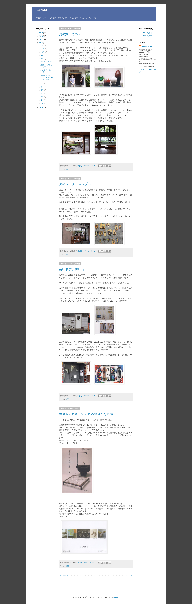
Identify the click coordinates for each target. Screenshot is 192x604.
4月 (42, 94)
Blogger (116, 597)
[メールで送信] (99, 165)
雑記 (67, 169)
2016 (41, 43)
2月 (42, 100)
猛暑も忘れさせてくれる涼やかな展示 (86, 414)
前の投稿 (129, 575)
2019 (41, 33)
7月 (42, 84)
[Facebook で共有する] (107, 165)
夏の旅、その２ (70, 34)
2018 (41, 36)
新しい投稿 (64, 575)
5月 (42, 90)
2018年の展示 (146, 36)
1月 (42, 103)
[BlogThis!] (102, 165)
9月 (42, 55)
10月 (43, 52)
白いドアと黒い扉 (71, 269)
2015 (41, 107)
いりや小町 (40, 10)
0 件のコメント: (89, 166)
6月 (42, 87)
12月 (43, 45)
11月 (43, 49)
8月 (42, 59)
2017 (41, 39)
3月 (42, 97)
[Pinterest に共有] (110, 165)
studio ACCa (147, 46)
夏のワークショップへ (75, 184)
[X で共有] (104, 165)
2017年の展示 (146, 33)
